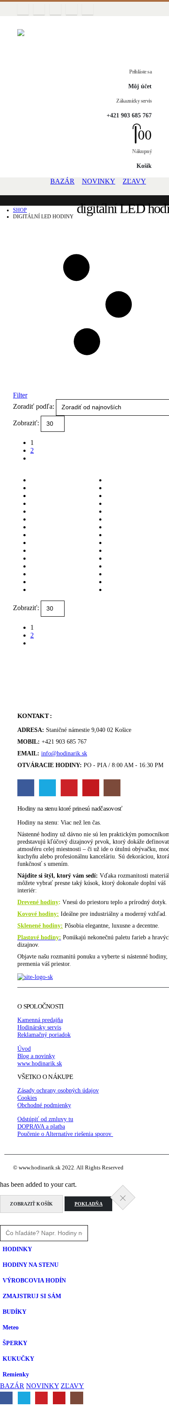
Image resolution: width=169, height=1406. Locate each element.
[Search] (99, 1233)
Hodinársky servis (39, 1027)
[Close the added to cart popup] (123, 1197)
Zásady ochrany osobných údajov (58, 1090)
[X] (39, 9)
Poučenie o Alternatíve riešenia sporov (65, 1133)
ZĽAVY (134, 181)
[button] (23, 23)
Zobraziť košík (31, 1203)
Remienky (16, 1374)
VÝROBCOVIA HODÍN (34, 1280)
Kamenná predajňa (40, 1019)
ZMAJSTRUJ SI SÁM (32, 1295)
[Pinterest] (55, 9)
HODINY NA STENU (30, 1264)
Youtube (90, 787)
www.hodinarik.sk (39, 1063)
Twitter (47, 787)
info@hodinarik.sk (64, 753)
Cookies (27, 1097)
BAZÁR (62, 181)
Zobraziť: (27, 423)
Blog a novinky (36, 1055)
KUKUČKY (18, 1358)
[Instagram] (87, 9)
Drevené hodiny (37, 901)
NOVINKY (98, 181)
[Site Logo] (84, 42)
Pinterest (69, 787)
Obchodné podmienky (44, 1105)
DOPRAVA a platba (41, 1126)
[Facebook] (23, 9)
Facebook (25, 787)
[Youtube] (71, 9)
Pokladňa (89, 1203)
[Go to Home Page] (15, 203)
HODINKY (17, 1249)
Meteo (11, 1327)
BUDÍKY (14, 1311)
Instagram (112, 787)
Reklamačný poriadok (44, 1034)
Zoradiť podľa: (34, 407)
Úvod (24, 1048)
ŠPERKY (15, 1342)
